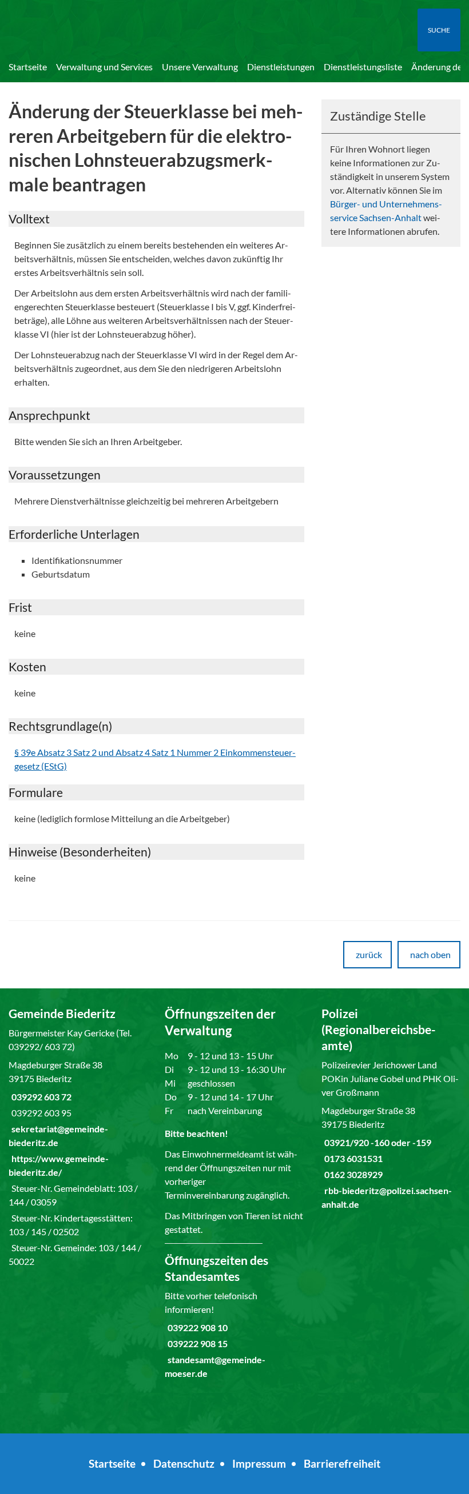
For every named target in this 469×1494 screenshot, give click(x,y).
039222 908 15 (196, 1343)
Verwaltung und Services (104, 66)
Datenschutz (183, 1463)
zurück (369, 954)
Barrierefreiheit (342, 1463)
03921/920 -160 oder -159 (376, 1142)
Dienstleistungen (281, 66)
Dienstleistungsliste (363, 66)
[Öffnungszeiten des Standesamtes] (234, 1316)
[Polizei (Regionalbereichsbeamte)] (390, 1108)
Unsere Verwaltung (200, 66)
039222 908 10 (196, 1327)
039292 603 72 (40, 1096)
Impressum (259, 1463)
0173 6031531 (352, 1158)
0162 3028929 (352, 1174)
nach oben (430, 954)
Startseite (28, 66)
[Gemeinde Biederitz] (78, 1137)
